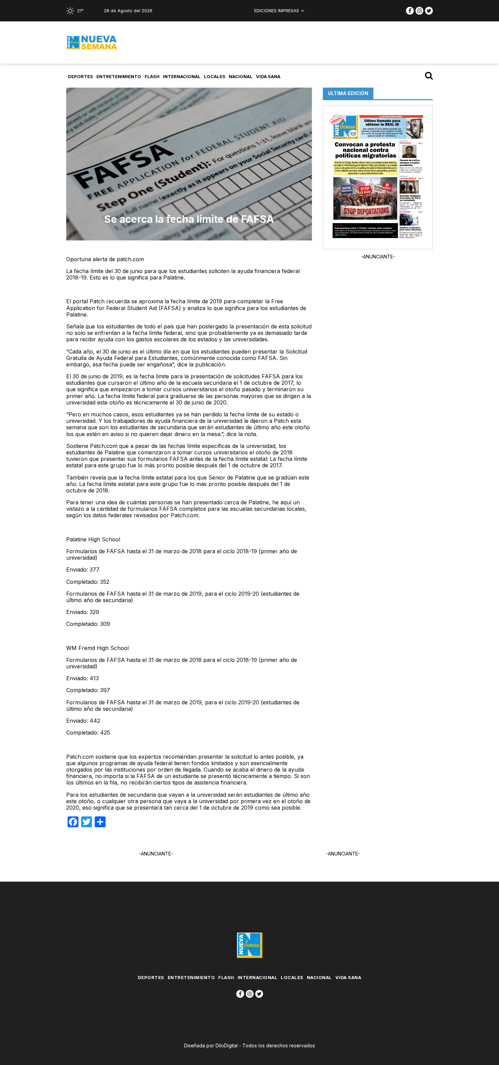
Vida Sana (268, 76)
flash (152, 76)
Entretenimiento (118, 76)
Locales (214, 76)
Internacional (182, 76)
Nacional (241, 76)
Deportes (80, 76)
